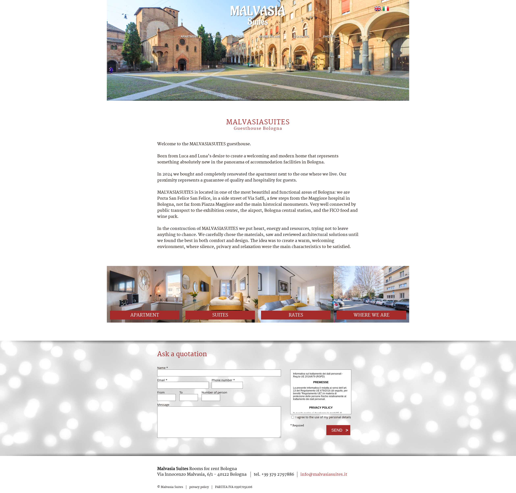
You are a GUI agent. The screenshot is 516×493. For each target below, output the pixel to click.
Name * (162, 367)
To (181, 392)
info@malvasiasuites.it (323, 474)
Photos (329, 36)
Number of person (212, 392)
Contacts (301, 36)
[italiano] (386, 8)
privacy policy (199, 487)
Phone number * (223, 380)
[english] (378, 8)
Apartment (189, 36)
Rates (240, 36)
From (161, 392)
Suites (217, 36)
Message (163, 404)
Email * (162, 380)
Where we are (269, 36)
